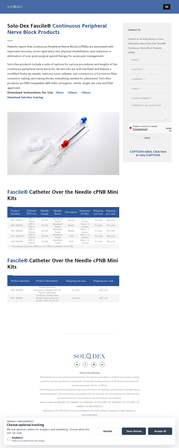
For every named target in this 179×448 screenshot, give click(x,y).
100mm (72, 92)
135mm (86, 92)
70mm (60, 92)
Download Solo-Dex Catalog (25, 97)
